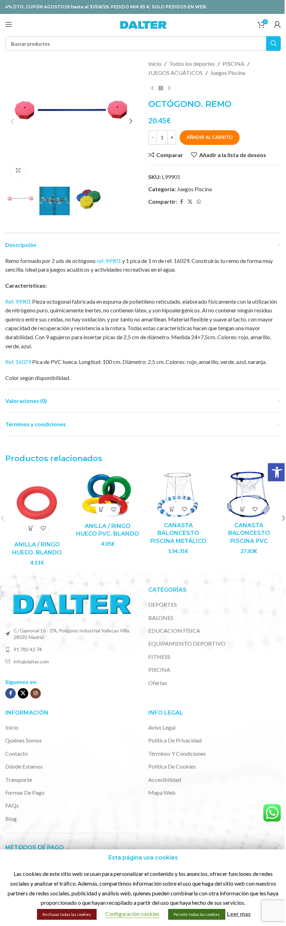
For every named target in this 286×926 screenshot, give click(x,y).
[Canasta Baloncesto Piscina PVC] (249, 495)
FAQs (12, 805)
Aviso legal (161, 727)
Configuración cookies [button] (132, 913)
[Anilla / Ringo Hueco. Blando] (37, 504)
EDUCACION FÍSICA (174, 630)
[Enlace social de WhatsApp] (199, 202)
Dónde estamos (24, 766)
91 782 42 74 (28, 649)
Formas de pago (25, 792)
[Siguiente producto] (169, 88)
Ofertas (157, 682)
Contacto (16, 753)
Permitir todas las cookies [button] (197, 914)
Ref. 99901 (18, 301)
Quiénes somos (23, 740)
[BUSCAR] (273, 43)
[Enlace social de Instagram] (35, 693)
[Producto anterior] (152, 88)
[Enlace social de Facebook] (181, 202)
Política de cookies (172, 766)
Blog (11, 818)
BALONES (160, 617)
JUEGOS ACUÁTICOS (175, 72)
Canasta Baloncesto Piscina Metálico (178, 533)
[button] (277, 472)
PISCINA (233, 63)
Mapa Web (161, 792)
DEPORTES (162, 604)
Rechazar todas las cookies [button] (67, 914)
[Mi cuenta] (277, 24)
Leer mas (239, 913)
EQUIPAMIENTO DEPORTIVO (187, 643)
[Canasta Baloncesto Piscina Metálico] (178, 495)
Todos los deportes (192, 63)
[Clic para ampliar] (18, 170)
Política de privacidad (175, 740)
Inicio (154, 63)
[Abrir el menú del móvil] (9, 24)
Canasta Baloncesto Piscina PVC (249, 533)
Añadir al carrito (210, 137)
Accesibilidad (164, 779)
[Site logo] (143, 23)
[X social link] (190, 202)
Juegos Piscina (227, 72)
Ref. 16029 (18, 361)
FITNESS (159, 656)
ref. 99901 (109, 260)
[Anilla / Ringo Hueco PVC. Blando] (108, 495)
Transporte (18, 779)
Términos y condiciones (177, 753)
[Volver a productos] (161, 88)
